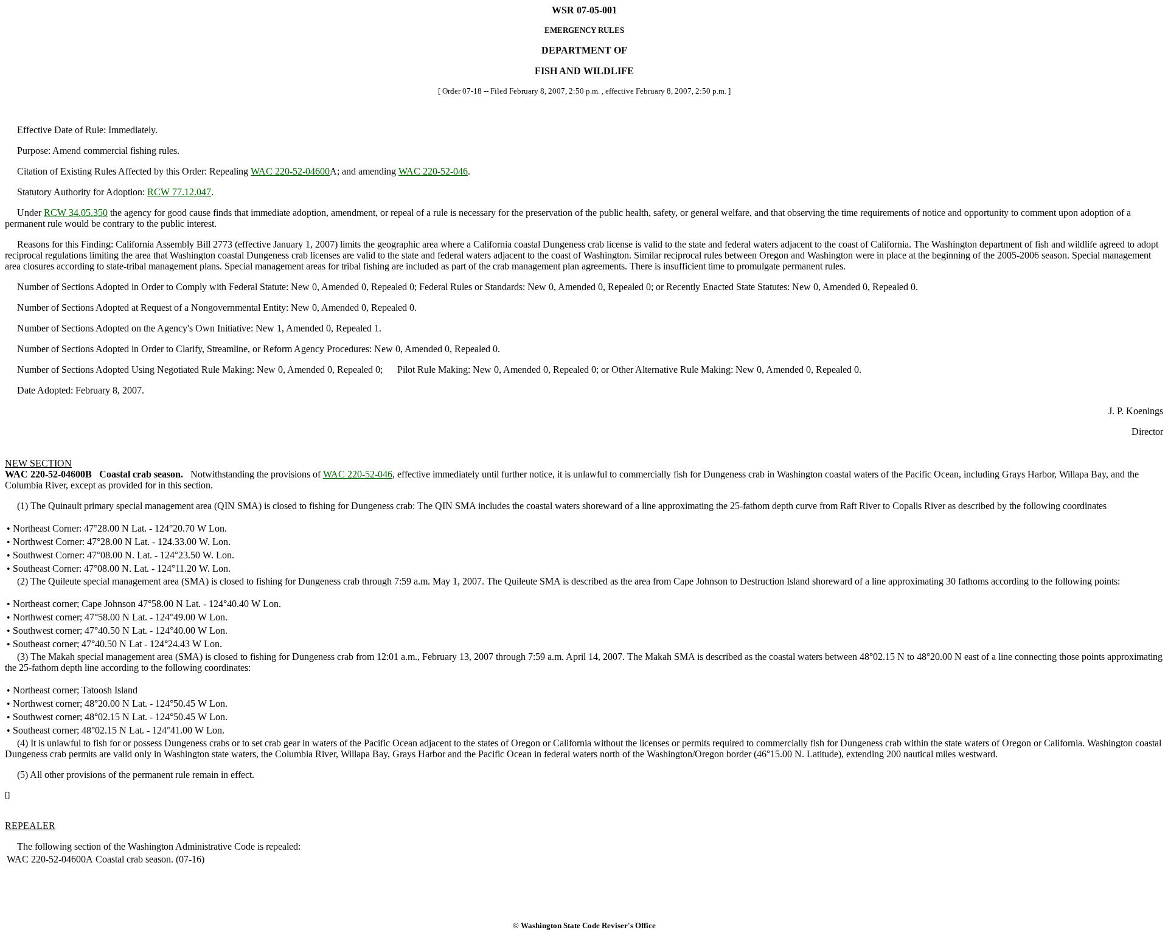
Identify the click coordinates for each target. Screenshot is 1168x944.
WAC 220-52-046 (433, 171)
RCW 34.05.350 (76, 212)
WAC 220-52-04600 (290, 171)
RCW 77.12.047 (179, 192)
